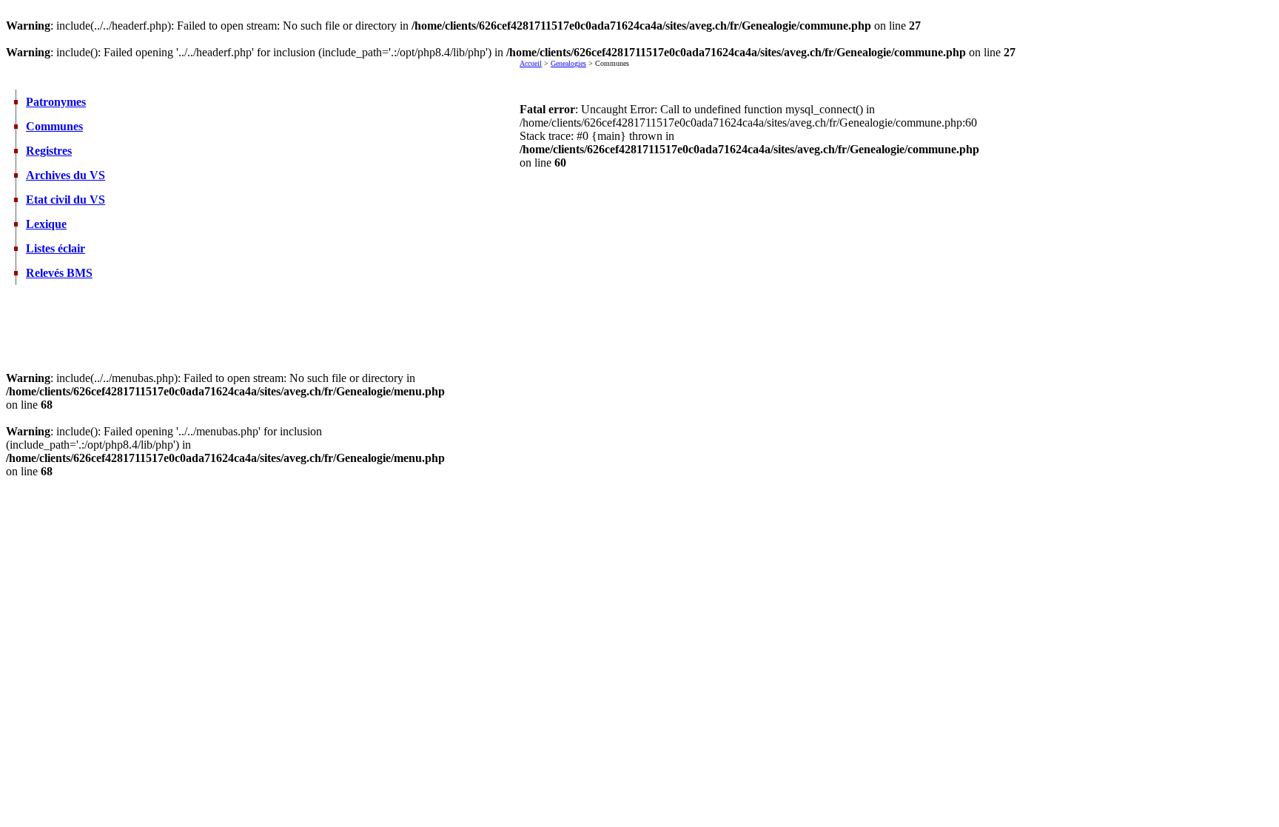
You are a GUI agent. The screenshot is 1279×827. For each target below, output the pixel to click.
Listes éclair (55, 248)
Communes (54, 126)
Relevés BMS (59, 273)
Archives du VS (65, 175)
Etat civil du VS (65, 199)
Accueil (531, 63)
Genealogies (568, 63)
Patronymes (56, 102)
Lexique (46, 224)
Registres (49, 150)
